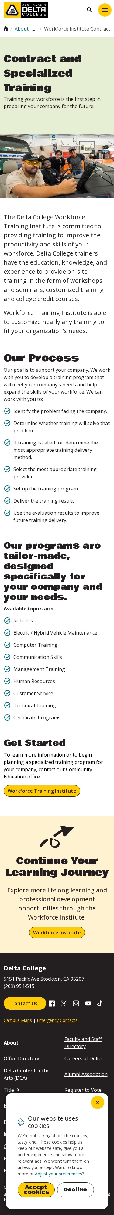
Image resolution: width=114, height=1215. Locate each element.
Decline (75, 1190)
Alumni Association (86, 1074)
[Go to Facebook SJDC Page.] (51, 1002)
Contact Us (25, 1003)
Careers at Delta (83, 1058)
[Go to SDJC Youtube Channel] (88, 1002)
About (22, 28)
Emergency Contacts (57, 1020)
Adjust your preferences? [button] (59, 1174)
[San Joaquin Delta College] (43, 10)
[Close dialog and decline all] (97, 1102)
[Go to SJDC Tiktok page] (100, 1002)
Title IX (11, 1090)
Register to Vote (83, 1090)
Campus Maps (18, 1020)
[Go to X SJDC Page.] (63, 1002)
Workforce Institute (57, 932)
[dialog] (57, 1151)
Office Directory (21, 1058)
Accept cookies (37, 1190)
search (89, 10)
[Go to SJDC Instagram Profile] (76, 1002)
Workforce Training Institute (42, 790)
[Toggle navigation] (105, 10)
